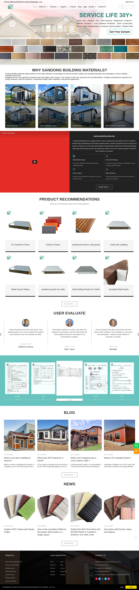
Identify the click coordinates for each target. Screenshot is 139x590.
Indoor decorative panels (12, 565)
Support (63, 7)
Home (35, 7)
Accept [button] (131, 587)
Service (91, 7)
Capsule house (9, 574)
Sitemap (62, 574)
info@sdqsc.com (103, 565)
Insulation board (9, 568)
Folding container (10, 578)
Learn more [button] (52, 587)
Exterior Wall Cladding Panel (13, 561)
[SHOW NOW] (19, 435)
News (80, 7)
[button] (2, 32)
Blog (85, 7)
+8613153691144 (106, 568)
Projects (73, 7)
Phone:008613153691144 (14, 2)
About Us (42, 7)
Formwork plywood (10, 581)
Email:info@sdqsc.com (33, 2)
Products (53, 7)
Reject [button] (122, 587)
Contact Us (102, 7)
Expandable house (10, 571)
